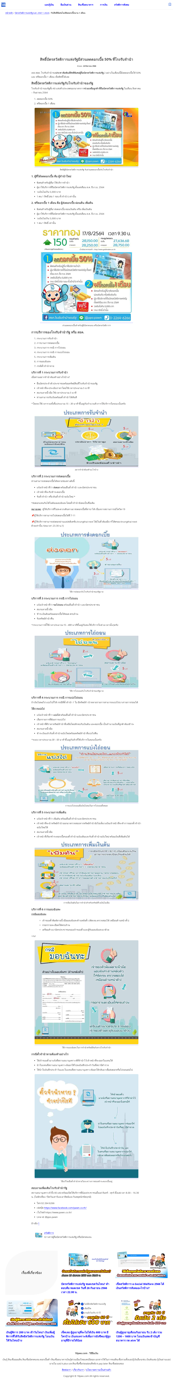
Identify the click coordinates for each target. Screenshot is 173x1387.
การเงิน (103, 4)
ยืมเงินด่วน (66, 4)
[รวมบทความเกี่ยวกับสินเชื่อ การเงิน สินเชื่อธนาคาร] (170, 5)
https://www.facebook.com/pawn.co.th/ (65, 1207)
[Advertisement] (86, 35)
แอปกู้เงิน (49, 4)
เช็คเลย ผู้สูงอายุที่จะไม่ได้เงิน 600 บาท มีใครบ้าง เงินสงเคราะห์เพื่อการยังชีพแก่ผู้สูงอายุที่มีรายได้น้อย (86, 1336)
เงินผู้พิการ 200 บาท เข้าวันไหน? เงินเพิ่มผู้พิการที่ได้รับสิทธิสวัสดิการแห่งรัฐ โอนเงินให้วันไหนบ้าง (30, 1336)
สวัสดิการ (49, 1232)
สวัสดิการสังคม (121, 4)
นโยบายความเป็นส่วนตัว (98, 1369)
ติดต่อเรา (66, 1369)
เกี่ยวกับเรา (78, 1369)
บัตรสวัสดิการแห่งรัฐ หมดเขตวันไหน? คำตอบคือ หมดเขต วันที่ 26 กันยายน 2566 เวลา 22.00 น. (85, 1288)
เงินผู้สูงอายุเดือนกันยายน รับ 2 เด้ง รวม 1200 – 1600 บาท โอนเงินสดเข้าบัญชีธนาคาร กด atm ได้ (139, 1336)
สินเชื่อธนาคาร (85, 4)
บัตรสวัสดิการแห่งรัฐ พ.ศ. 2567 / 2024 (32, 13)
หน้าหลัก (9, 13)
